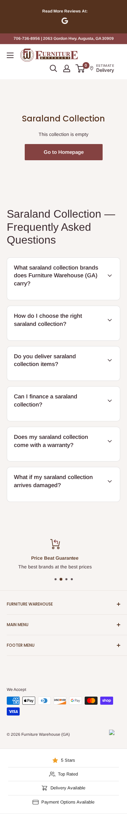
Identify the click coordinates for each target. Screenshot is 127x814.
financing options (62, 420)
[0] (80, 68)
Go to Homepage (64, 152)
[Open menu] (10, 55)
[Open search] (53, 68)
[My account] (66, 68)
